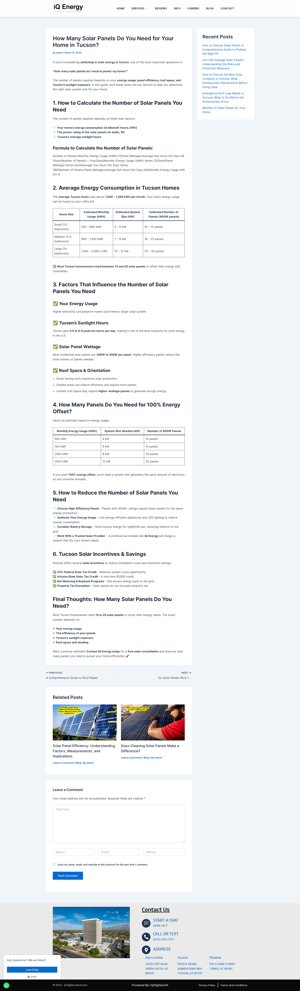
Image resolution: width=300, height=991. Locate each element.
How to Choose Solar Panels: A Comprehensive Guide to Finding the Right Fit (223, 49)
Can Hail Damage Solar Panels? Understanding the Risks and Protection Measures (223, 64)
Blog (78, 762)
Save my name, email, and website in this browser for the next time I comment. (103, 864)
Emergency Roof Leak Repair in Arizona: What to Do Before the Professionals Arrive (223, 97)
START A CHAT (165, 921)
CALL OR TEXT (166, 934)
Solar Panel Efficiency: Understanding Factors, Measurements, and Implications (84, 751)
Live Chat (32, 969)
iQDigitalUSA (159, 985)
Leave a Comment (63, 762)
